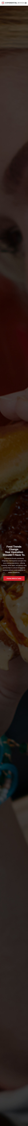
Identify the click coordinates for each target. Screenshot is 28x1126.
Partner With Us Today (14, 578)
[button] (26, 3)
